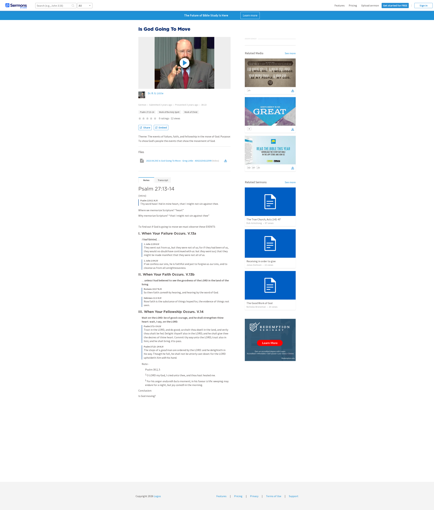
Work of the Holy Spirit (169, 112)
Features (339, 5)
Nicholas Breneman (256, 306)
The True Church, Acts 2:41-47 (263, 219)
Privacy (254, 496)
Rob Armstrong (254, 223)
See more (290, 53)
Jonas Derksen (254, 264)
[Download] (292, 90)
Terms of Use (273, 496)
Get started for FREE (395, 5)
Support (293, 496)
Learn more (250, 15)
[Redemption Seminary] (270, 340)
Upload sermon (370, 5)
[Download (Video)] (226, 160)
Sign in (424, 5)
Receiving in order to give (261, 261)
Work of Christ (190, 112)
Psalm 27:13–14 (147, 112)
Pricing (353, 5)
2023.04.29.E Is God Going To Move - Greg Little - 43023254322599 (182, 160)
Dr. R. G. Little (155, 93)
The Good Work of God (259, 303)
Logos (157, 496)
